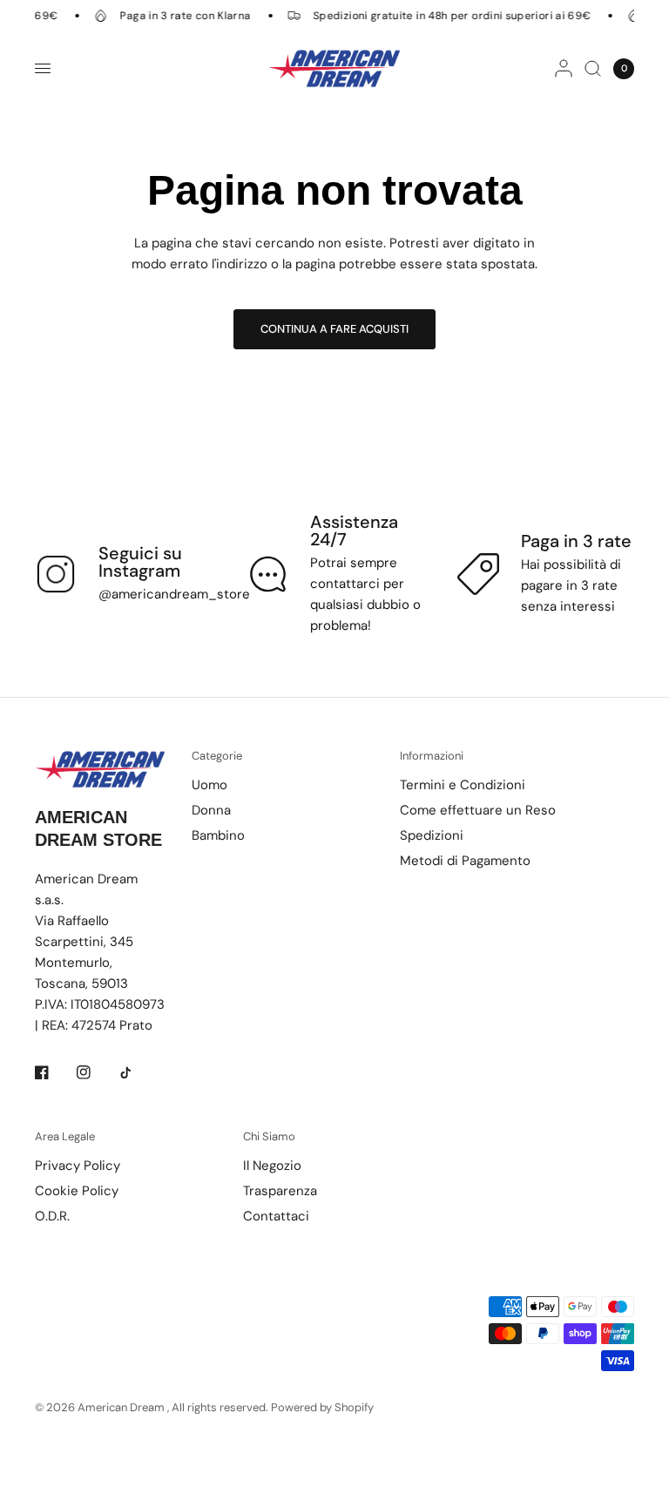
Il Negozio (272, 1165)
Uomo (209, 785)
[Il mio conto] (563, 68)
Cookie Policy (76, 1191)
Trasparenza (280, 1191)
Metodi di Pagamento (465, 860)
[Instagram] (96, 1072)
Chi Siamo (269, 1136)
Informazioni (431, 755)
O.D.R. (52, 1216)
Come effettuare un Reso (478, 810)
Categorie (217, 755)
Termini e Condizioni (462, 785)
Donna (211, 810)
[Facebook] (54, 1072)
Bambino (218, 835)
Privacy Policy (77, 1165)
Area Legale (65, 1136)
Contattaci (276, 1216)
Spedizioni (431, 835)
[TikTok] (137, 1072)
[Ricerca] (592, 68)
